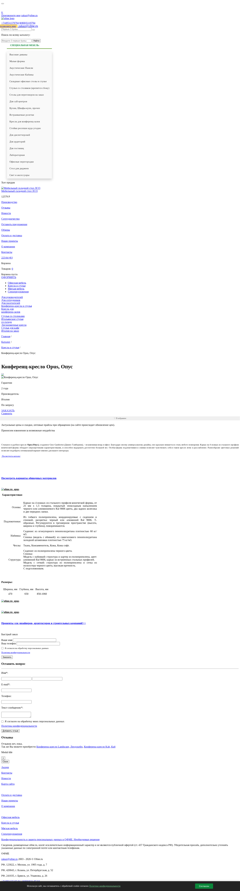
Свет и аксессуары (19, 175)
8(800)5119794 (27, 23)
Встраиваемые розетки (21, 115)
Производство (9, 202)
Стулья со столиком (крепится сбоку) (29, 88)
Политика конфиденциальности (15, 652)
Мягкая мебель (16, 288)
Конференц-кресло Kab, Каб (99, 746)
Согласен (204, 886)
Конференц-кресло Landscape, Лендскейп (59, 746)
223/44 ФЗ (7, 257)
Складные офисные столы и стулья (28, 81)
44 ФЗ (3, 8)
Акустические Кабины (21, 74)
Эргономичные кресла (13, 325)
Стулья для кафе (10, 328)
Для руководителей (12, 297)
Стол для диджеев (19, 168)
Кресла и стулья (16, 285)
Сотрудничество (10, 218)
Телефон (6, 696)
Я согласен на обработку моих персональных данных (34, 721)
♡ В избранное (120, 418)
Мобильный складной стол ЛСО (19, 191)
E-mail (4, 684)
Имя (3, 672)
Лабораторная (17, 155)
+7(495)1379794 (10, 23)
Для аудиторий (17, 141)
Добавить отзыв (10, 731)
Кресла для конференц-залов (24, 121)
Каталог (5, 342)
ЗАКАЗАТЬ (8, 410)
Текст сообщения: (11, 707)
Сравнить (6, 413)
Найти (36, 41)
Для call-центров (18, 101)
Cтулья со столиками (13, 316)
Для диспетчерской (19, 135)
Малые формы (17, 61)
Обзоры (5, 230)
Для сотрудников (10, 300)
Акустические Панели (21, 68)
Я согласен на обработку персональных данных (27, 648)
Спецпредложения (18, 291)
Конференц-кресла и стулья (16, 306)
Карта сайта (8, 784)
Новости (6, 213)
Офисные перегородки (21, 161)
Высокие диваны (18, 54)
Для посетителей (10, 303)
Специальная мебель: (25, 45)
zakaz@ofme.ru (29, 15)
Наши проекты (9, 241)
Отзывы (5, 207)
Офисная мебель (10, 817)
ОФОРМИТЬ (8, 277)
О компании (8, 246)
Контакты (6, 252)
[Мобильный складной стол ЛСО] (20, 188)
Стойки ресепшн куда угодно (25, 128)
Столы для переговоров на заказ (26, 94)
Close (5, 761)
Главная (5, 336)
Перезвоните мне (11, 15)
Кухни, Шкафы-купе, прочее (24, 108)
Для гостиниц (16, 148)
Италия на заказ (10, 330)
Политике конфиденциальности (104, 886)
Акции (5, 767)
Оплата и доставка (11, 235)
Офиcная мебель (17, 282)
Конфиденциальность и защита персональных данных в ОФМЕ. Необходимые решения (50, 839)
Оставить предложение (14, 224)
